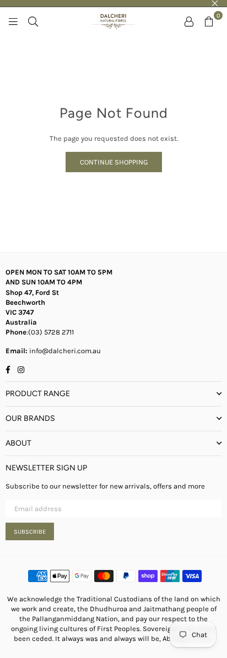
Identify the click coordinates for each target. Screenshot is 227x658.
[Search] (33, 21)
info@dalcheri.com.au (64, 351)
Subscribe (30, 531)
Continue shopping (114, 162)
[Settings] (189, 21)
